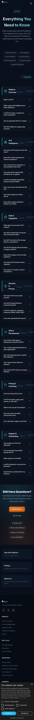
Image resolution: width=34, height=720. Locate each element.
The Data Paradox (7, 645)
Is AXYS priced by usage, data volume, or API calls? (13, 400)
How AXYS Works (7, 621)
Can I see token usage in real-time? (15, 421)
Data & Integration (10, 56)
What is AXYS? (8, 99)
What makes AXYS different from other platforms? (14, 106)
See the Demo (17, 509)
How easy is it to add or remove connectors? (14, 270)
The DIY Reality (6, 651)
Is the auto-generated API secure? (15, 318)
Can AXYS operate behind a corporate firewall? (13, 304)
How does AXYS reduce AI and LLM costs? (15, 151)
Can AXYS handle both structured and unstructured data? (15, 233)
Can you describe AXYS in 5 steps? (15, 121)
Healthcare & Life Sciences (10, 665)
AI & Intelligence (24, 52)
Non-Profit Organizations (9, 669)
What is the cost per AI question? (14, 407)
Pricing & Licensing (25, 60)
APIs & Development (10, 60)
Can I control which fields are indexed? (13, 363)
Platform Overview (11, 52)
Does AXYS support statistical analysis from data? (13, 203)
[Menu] (31, 3)
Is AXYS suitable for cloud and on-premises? (15, 465)
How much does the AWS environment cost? (12, 414)
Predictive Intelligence (8, 631)
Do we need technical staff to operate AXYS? (13, 451)
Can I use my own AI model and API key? (15, 188)
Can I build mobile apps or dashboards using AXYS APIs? (14, 341)
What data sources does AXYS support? (14, 226)
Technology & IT (7, 672)
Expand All (27, 77)
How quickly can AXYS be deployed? (12, 444)
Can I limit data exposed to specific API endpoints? (15, 356)
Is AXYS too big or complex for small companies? (14, 114)
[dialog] (17, 701)
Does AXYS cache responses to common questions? (14, 158)
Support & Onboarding (17, 64)
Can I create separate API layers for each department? (15, 348)
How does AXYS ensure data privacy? (13, 296)
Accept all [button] (8, 713)
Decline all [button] (25, 713)
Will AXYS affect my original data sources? (14, 128)
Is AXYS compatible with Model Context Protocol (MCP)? (14, 180)
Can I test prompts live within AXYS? (13, 195)
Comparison (5, 648)
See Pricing (17, 516)
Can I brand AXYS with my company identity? (15, 371)
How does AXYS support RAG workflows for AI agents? (13, 173)
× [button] (32, 684)
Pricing (4, 634)
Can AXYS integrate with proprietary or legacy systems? (15, 248)
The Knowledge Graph (8, 624)
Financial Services (7, 675)
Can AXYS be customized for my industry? (14, 472)
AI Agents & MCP (7, 627)
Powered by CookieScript (17, 718)
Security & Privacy (24, 56)
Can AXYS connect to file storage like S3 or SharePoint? (14, 241)
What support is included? (12, 458)
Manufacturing (6, 662)
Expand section (29, 286)
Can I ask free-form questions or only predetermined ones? (14, 166)
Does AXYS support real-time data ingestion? (15, 256)
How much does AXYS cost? (13, 393)
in (3, 610)
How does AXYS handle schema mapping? (14, 263)
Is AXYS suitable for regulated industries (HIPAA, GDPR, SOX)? (14, 311)
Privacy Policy (22, 698)
